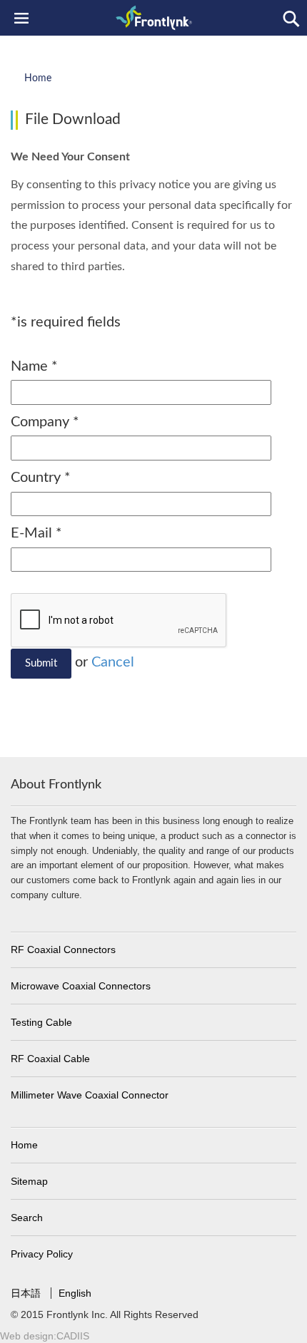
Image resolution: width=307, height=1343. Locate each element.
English (75, 1293)
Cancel (112, 662)
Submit (41, 663)
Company (45, 422)
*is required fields (66, 322)
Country (41, 477)
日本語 (27, 1293)
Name (34, 366)
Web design (27, 1336)
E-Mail (36, 533)
